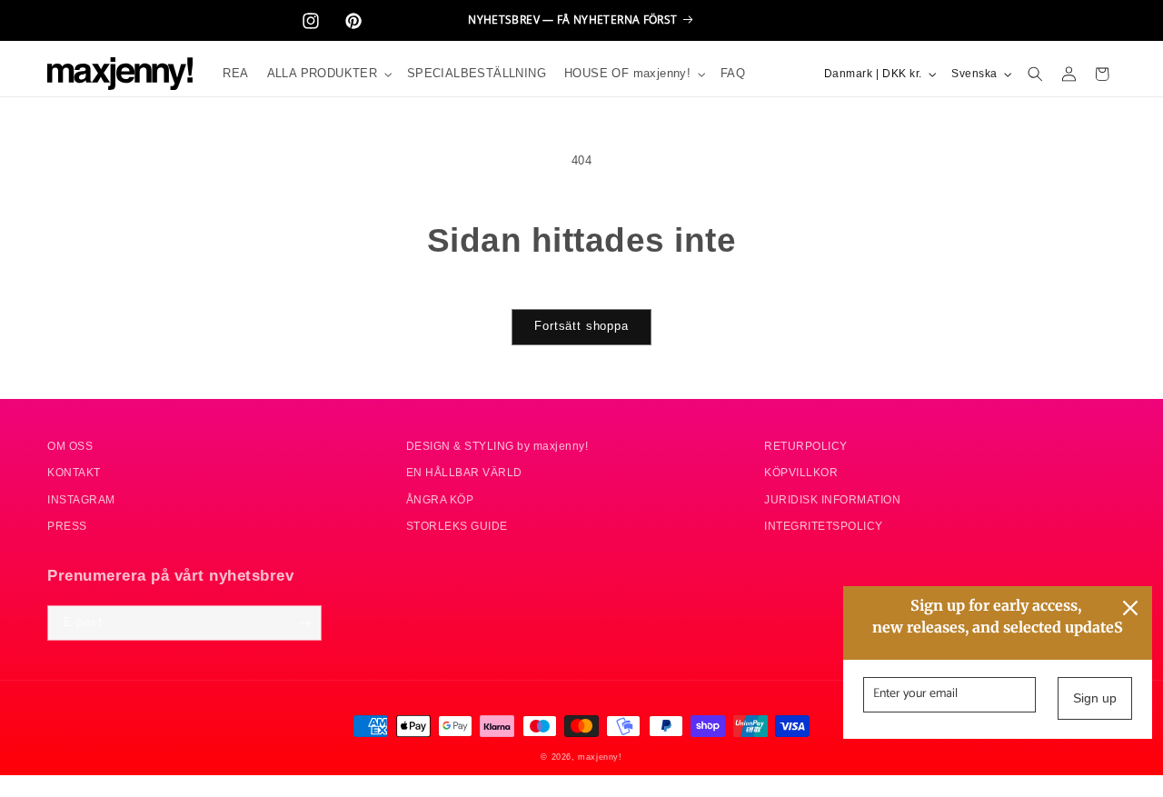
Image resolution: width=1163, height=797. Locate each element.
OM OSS (70, 446)
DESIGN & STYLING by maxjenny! (497, 446)
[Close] (1130, 608)
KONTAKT (74, 473)
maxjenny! (599, 756)
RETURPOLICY (806, 446)
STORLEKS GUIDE (457, 527)
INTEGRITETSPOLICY (823, 527)
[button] (328, 74)
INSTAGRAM (81, 499)
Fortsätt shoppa (581, 326)
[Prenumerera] (304, 623)
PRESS (67, 527)
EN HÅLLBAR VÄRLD (464, 473)
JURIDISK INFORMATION (832, 499)
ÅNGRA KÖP (440, 499)
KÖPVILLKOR (801, 473)
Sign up (1095, 698)
